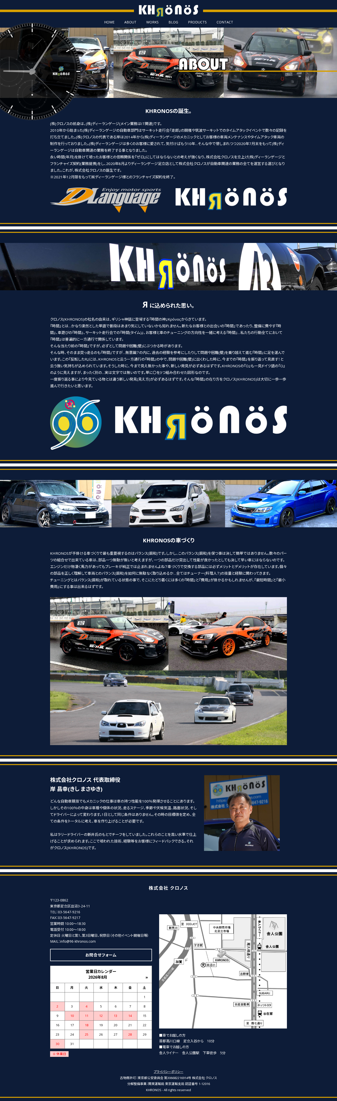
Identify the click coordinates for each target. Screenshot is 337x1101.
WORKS (152, 22)
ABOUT (130, 22)
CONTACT (225, 22)
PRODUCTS (197, 22)
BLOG (173, 22)
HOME (109, 22)
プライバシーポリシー (168, 1071)
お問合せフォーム (101, 955)
